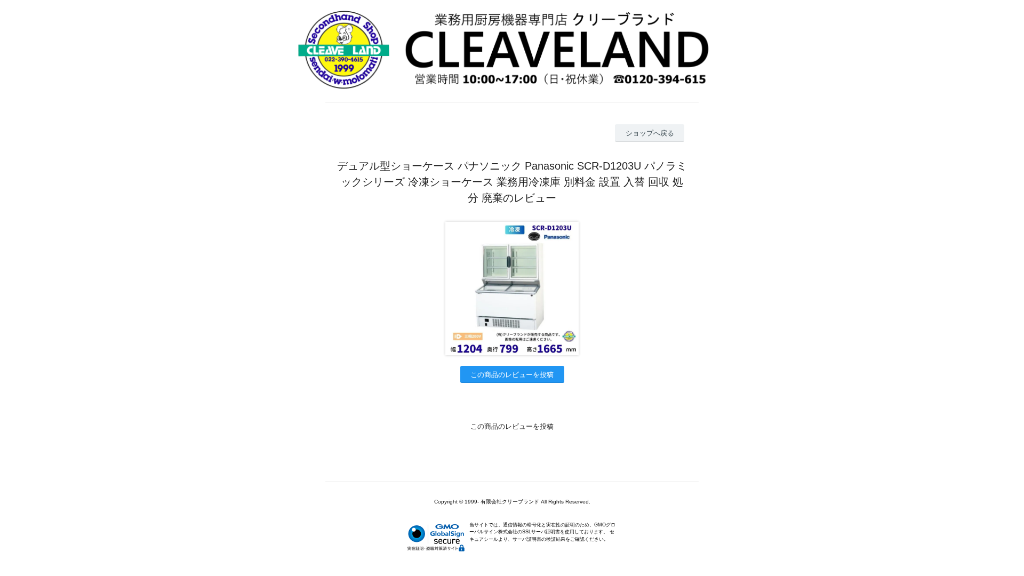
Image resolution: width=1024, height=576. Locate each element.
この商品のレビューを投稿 (512, 375)
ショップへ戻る (650, 133)
